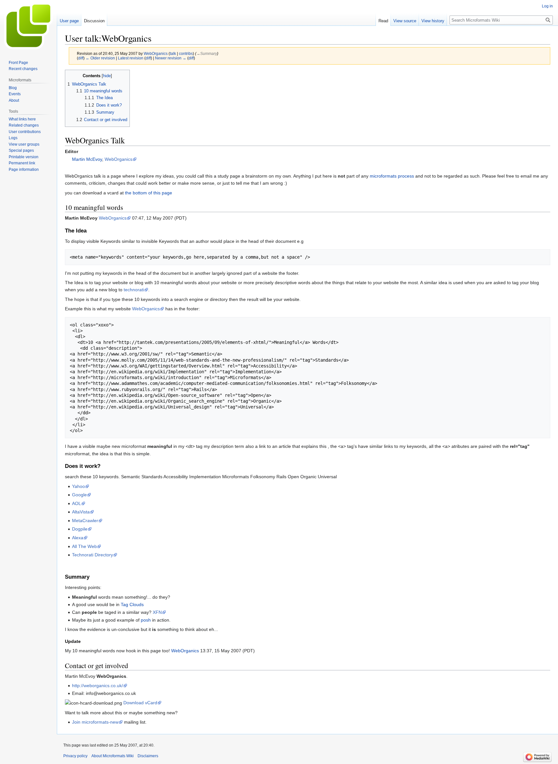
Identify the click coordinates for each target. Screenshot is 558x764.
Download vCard (140, 702)
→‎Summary (206, 53)
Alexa (77, 537)
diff (80, 58)
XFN (157, 612)
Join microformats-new (95, 722)
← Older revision (100, 58)
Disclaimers (148, 756)
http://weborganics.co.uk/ (97, 685)
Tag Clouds (132, 604)
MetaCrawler (85, 520)
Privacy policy (75, 756)
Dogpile (80, 529)
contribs (186, 53)
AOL (76, 503)
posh (146, 620)
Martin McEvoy (87, 159)
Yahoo (78, 486)
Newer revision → (170, 58)
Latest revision (130, 58)
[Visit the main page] (28, 26)
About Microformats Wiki (112, 756)
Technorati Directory (92, 554)
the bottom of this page (148, 192)
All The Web (84, 546)
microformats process (392, 176)
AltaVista (81, 511)
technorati (134, 289)
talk (173, 53)
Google (79, 494)
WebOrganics (118, 159)
